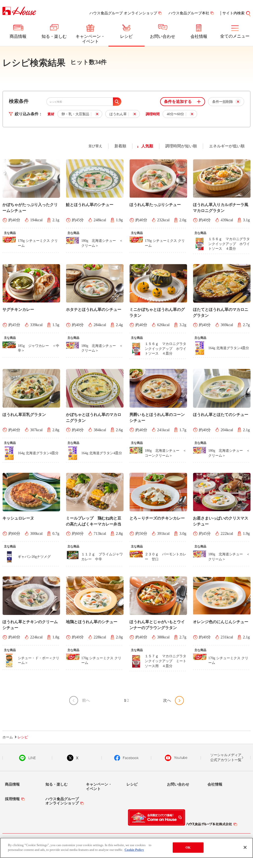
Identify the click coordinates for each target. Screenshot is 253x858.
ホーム (7, 737)
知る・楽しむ (54, 36)
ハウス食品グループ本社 (189, 13)
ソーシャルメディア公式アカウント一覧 (225, 757)
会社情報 (198, 36)
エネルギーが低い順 (227, 146)
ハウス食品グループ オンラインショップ (123, 13)
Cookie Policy (134, 850)
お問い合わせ (162, 36)
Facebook (126, 758)
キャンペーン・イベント (90, 39)
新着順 (120, 146)
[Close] (245, 847)
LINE (27, 758)
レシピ (126, 36)
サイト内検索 (233, 13)
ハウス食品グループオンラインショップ (62, 801)
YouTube (176, 758)
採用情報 (12, 799)
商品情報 (18, 36)
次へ (167, 700)
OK (188, 847)
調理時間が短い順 (181, 146)
